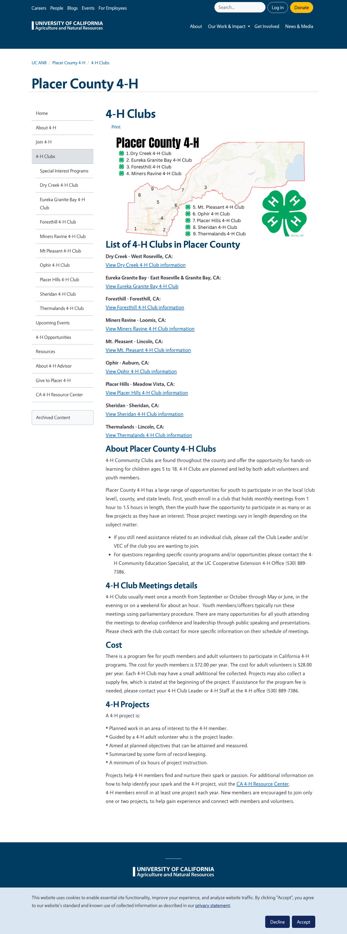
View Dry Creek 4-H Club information (146, 265)
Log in (278, 7)
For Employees (113, 8)
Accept (303, 922)
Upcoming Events (53, 323)
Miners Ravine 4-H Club (63, 236)
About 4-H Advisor (54, 366)
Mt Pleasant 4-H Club (60, 251)
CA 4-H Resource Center (262, 784)
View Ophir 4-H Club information (141, 371)
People (56, 8)
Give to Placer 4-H (53, 380)
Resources (45, 351)
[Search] (262, 7)
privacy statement (212, 905)
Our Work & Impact (226, 26)
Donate (301, 7)
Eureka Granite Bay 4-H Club (62, 203)
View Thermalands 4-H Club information (149, 435)
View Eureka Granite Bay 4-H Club (142, 286)
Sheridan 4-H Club (58, 294)
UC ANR (39, 62)
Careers (38, 8)
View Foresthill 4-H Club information (145, 307)
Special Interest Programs (64, 171)
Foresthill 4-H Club (58, 222)
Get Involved (267, 26)
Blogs (72, 8)
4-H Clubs (45, 156)
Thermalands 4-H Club (62, 308)
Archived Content (53, 417)
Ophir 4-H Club (55, 265)
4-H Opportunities (53, 337)
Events (88, 8)
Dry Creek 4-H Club (59, 185)
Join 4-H (44, 142)
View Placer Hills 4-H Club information (147, 392)
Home (42, 113)
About (196, 26)
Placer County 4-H (68, 62)
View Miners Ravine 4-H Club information (150, 328)
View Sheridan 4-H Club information (144, 414)
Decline (277, 922)
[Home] (67, 26)
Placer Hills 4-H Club (59, 279)
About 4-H (46, 127)
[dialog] (173, 910)
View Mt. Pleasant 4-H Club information (148, 350)
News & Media (299, 26)
